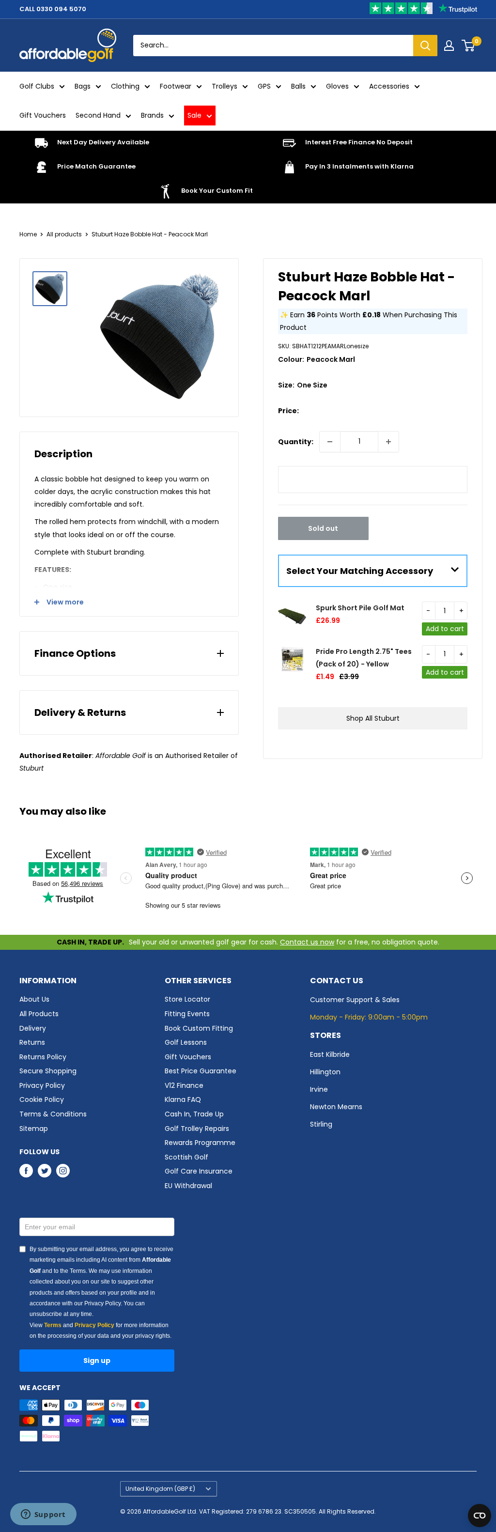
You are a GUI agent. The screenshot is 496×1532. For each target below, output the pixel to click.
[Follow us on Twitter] (44, 1170)
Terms (53, 1325)
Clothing (125, 86)
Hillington (325, 1072)
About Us (34, 999)
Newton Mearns (336, 1107)
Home (28, 234)
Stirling (321, 1124)
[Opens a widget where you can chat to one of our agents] (43, 1515)
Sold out (323, 528)
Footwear (175, 86)
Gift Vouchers (42, 115)
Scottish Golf (186, 1157)
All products (64, 234)
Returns (32, 1042)
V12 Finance (184, 1085)
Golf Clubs (36, 86)
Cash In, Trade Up (194, 1114)
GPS (264, 86)
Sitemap (33, 1128)
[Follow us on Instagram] (63, 1170)
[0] (469, 45)
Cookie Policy (41, 1099)
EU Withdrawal (188, 1186)
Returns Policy (42, 1057)
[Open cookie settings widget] (479, 1515)
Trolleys (224, 86)
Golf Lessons (186, 1042)
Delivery (32, 1028)
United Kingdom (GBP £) (160, 1489)
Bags (83, 86)
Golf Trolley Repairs (197, 1128)
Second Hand (98, 115)
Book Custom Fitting (199, 1028)
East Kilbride (330, 1054)
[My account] (449, 45)
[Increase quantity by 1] (388, 442)
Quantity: (295, 442)
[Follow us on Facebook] (26, 1170)
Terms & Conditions (53, 1114)
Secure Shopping (48, 1071)
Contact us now (307, 942)
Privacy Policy (42, 1085)
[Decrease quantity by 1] (330, 442)
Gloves (337, 86)
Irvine (319, 1089)
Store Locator (187, 999)
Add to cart (445, 629)
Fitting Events (187, 1014)
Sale (194, 115)
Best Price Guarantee (200, 1071)
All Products (39, 1014)
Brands (152, 115)
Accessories (389, 86)
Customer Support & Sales (355, 1000)
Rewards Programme (200, 1142)
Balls (298, 86)
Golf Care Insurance (198, 1171)
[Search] (425, 45)
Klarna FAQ (183, 1099)
